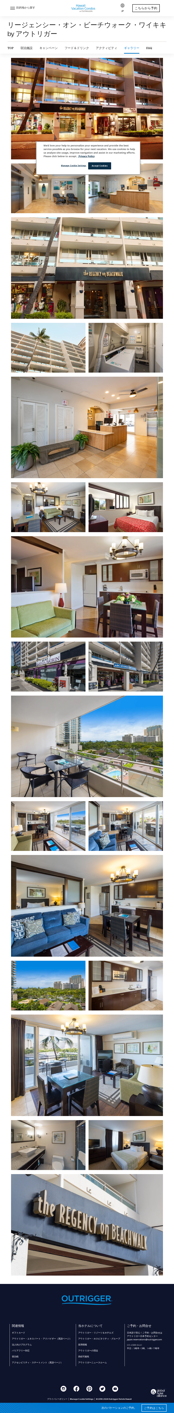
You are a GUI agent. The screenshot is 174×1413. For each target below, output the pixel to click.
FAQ (149, 48)
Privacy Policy (86, 156)
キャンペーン (48, 48)
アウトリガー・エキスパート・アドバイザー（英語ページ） (42, 1338)
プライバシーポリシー (57, 1399)
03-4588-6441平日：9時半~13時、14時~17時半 (143, 1347)
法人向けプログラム (22, 1344)
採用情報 (82, 1344)
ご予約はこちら (154, 1408)
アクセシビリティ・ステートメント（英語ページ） (37, 1362)
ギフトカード (18, 1332)
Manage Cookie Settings (73, 165)
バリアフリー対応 (21, 1350)
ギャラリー (131, 48)
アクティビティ (106, 48)
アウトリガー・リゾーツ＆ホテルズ (96, 1332)
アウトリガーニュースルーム (92, 1362)
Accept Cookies (100, 165)
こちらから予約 (146, 8)
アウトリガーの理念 (88, 1350)
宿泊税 (15, 1356)
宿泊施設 (26, 48)
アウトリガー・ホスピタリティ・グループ (99, 1338)
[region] (88, 158)
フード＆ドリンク (77, 48)
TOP (10, 48)
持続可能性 (83, 1356)
